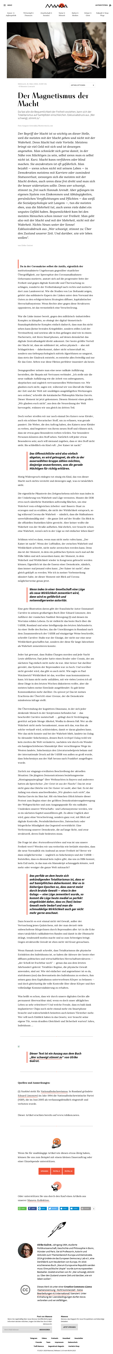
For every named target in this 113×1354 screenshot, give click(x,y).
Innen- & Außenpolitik (11, 14)
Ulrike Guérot (27, 245)
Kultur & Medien (75, 14)
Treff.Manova (39, 1346)
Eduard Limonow (27, 1095)
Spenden (44, 1171)
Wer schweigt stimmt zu (46, 1057)
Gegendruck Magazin (56, 1346)
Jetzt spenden (69, 1327)
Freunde (39, 1342)
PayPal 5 (56, 1171)
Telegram (33, 1338)
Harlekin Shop (73, 1346)
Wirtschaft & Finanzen (28, 14)
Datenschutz (72, 1342)
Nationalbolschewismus (54, 1091)
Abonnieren (44, 1329)
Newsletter (78, 1338)
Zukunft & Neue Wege (102, 14)
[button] (22, 1208)
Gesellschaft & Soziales (46, 14)
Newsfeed (66, 1338)
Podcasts (54, 1338)
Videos (44, 1338)
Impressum (59, 1342)
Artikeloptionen (78, 85)
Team (48, 1342)
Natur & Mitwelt (62, 14)
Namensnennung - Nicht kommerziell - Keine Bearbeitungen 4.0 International (60, 1291)
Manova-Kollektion (38, 1200)
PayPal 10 (68, 1171)
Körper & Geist (88, 14)
